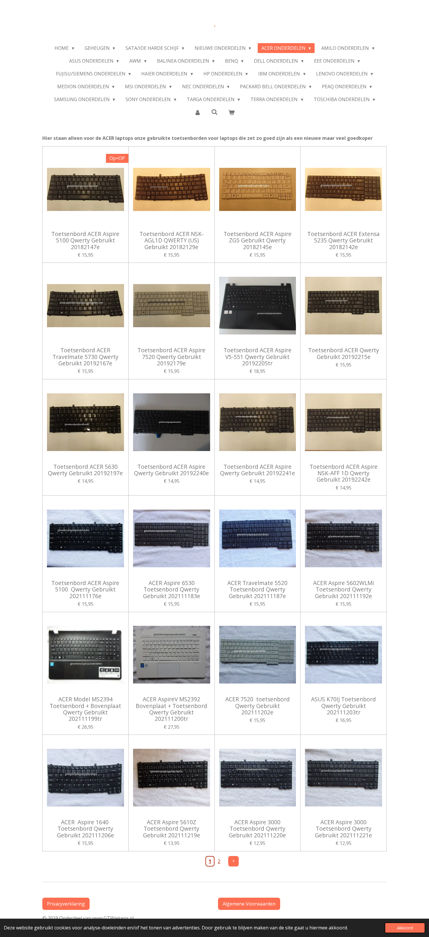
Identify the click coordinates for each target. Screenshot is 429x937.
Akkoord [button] (405, 928)
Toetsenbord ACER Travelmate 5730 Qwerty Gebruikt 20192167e (85, 357)
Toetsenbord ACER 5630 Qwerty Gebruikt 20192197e (85, 470)
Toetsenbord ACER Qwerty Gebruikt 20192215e (343, 353)
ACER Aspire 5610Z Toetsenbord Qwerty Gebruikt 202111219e (171, 829)
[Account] (197, 112)
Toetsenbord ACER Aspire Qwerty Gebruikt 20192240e (171, 470)
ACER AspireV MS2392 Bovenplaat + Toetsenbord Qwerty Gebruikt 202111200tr (171, 709)
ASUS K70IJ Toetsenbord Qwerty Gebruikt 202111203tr (343, 706)
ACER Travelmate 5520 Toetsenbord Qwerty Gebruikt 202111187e (257, 589)
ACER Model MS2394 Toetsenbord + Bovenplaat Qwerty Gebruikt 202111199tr (85, 709)
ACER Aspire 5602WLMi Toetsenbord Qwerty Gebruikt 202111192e (343, 589)
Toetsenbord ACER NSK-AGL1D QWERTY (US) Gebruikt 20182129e (171, 240)
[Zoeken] (214, 112)
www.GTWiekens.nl (114, 918)
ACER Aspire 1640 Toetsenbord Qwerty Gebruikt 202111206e (85, 829)
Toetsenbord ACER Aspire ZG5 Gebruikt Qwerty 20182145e (258, 240)
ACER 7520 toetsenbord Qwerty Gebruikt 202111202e (257, 706)
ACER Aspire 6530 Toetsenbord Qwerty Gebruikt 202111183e (171, 589)
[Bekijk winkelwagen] (231, 112)
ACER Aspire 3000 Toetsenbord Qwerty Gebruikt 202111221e (343, 829)
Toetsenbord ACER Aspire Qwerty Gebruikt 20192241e (257, 470)
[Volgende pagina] (233, 861)
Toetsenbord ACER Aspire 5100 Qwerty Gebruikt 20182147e (85, 240)
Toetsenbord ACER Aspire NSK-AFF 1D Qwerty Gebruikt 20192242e (344, 473)
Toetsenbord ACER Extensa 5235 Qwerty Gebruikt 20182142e (343, 240)
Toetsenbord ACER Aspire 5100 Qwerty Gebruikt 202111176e (85, 589)
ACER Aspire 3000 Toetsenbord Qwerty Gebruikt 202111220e (257, 829)
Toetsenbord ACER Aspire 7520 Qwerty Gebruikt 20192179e (171, 357)
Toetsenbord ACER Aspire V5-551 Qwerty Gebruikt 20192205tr (258, 357)
